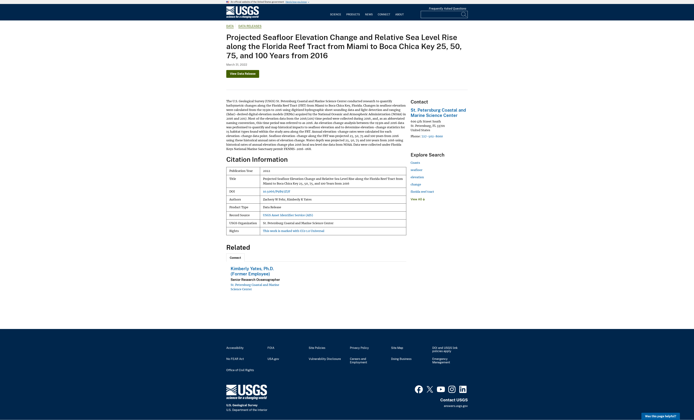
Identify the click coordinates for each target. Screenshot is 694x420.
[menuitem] (335, 12)
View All (417, 199)
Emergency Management (441, 360)
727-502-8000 (432, 136)
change (416, 184)
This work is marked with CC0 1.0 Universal (293, 231)
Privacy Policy (359, 348)
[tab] (235, 257)
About (399, 14)
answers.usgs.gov (456, 406)
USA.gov (273, 359)
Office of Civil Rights (240, 370)
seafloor (416, 170)
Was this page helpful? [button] (660, 416)
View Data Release (243, 73)
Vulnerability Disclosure (325, 359)
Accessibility (235, 348)
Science (335, 14)
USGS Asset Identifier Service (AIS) (288, 215)
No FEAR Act (235, 359)
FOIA (270, 348)
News (369, 14)
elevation (417, 177)
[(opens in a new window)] (419, 389)
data (230, 26)
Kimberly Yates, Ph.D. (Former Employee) (252, 271)
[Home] (242, 17)
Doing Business (401, 359)
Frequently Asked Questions (447, 8)
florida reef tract (422, 191)
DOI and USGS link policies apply (445, 349)
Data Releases (250, 26)
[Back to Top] (681, 407)
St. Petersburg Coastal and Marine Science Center (438, 112)
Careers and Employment (358, 360)
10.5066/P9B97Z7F (276, 191)
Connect (384, 14)
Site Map (397, 348)
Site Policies (317, 348)
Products (353, 14)
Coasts (415, 162)
